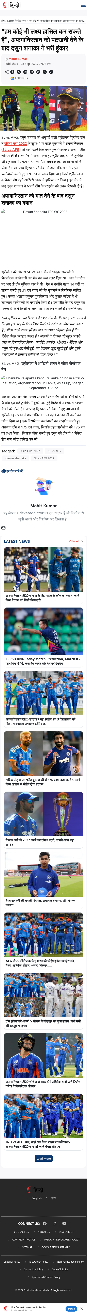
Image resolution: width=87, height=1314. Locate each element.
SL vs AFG (10, 149)
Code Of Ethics (60, 1269)
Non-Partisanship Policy (70, 1261)
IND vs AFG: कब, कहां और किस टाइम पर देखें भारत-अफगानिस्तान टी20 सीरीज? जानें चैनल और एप (38, 1144)
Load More (43, 1158)
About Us (44, 1232)
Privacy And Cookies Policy (62, 1239)
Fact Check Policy (38, 1261)
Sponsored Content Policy (46, 1277)
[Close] (82, 1309)
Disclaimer (66, 1232)
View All (74, 541)
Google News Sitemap (55, 1247)
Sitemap (27, 1247)
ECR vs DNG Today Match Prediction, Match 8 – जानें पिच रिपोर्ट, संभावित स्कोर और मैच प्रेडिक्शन (43, 661)
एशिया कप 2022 (15, 143)
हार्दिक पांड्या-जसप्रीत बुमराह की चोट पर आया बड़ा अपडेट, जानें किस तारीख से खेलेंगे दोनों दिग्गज (43, 782)
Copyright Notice (23, 1239)
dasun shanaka (15, 458)
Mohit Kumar (18, 59)
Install (71, 1308)
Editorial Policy (12, 1261)
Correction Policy (33, 1269)
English (37, 1198)
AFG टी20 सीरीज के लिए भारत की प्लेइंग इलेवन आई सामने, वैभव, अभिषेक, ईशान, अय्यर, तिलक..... (40, 963)
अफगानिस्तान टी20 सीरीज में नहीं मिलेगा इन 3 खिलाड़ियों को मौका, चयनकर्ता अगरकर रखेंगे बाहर (40, 721)
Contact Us (21, 1232)
